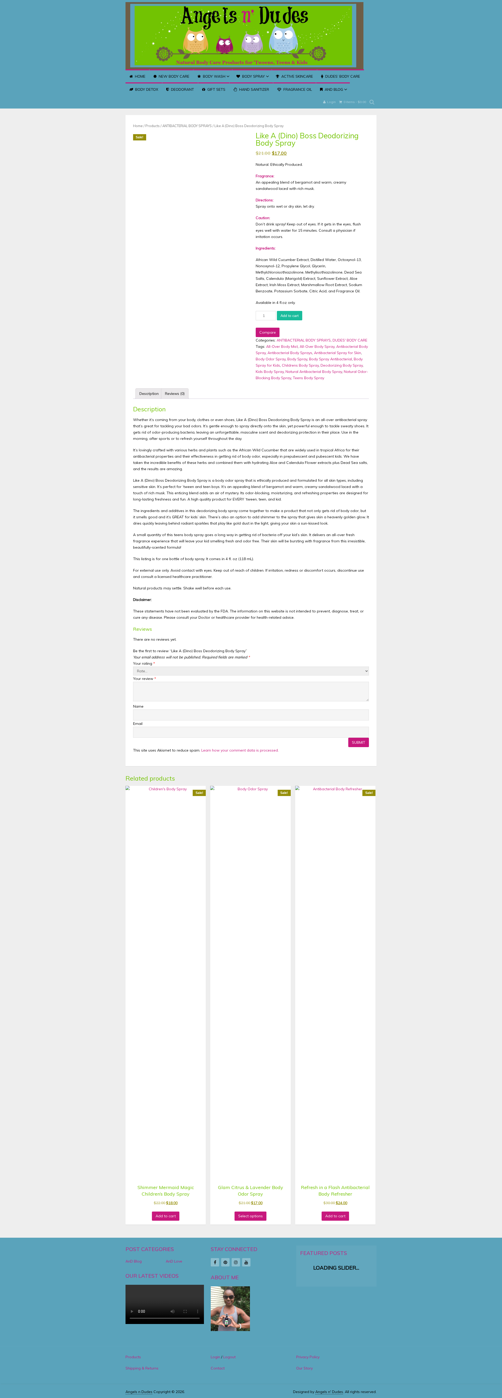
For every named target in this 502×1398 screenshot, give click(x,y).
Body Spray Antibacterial (330, 359)
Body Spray (253, 76)
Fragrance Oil (297, 89)
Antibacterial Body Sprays (289, 352)
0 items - (354, 102)
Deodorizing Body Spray (342, 365)
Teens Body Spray (308, 378)
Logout (229, 1357)
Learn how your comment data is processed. (240, 750)
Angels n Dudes (139, 1391)
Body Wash (213, 76)
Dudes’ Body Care (342, 76)
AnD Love (174, 1261)
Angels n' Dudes (329, 1391)
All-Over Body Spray (317, 346)
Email (137, 723)
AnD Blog (333, 89)
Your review (144, 678)
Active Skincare (296, 76)
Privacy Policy (308, 1357)
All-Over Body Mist (282, 346)
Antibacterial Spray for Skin (337, 352)
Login (331, 102)
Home (139, 76)
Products (152, 126)
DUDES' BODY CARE (350, 340)
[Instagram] (236, 1262)
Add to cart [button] (166, 1216)
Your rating (144, 663)
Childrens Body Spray (300, 365)
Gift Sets (215, 89)
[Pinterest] (225, 1262)
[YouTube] (246, 1262)
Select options (250, 1216)
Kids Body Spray (270, 371)
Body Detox (146, 89)
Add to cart (290, 316)
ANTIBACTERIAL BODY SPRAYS (187, 126)
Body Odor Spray (271, 359)
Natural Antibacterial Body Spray (314, 371)
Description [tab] (149, 393)
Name (138, 706)
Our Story (304, 1368)
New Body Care (173, 76)
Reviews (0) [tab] (175, 393)
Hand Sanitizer (253, 89)
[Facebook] (215, 1262)
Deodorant (182, 89)
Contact (218, 1368)
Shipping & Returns (142, 1368)
